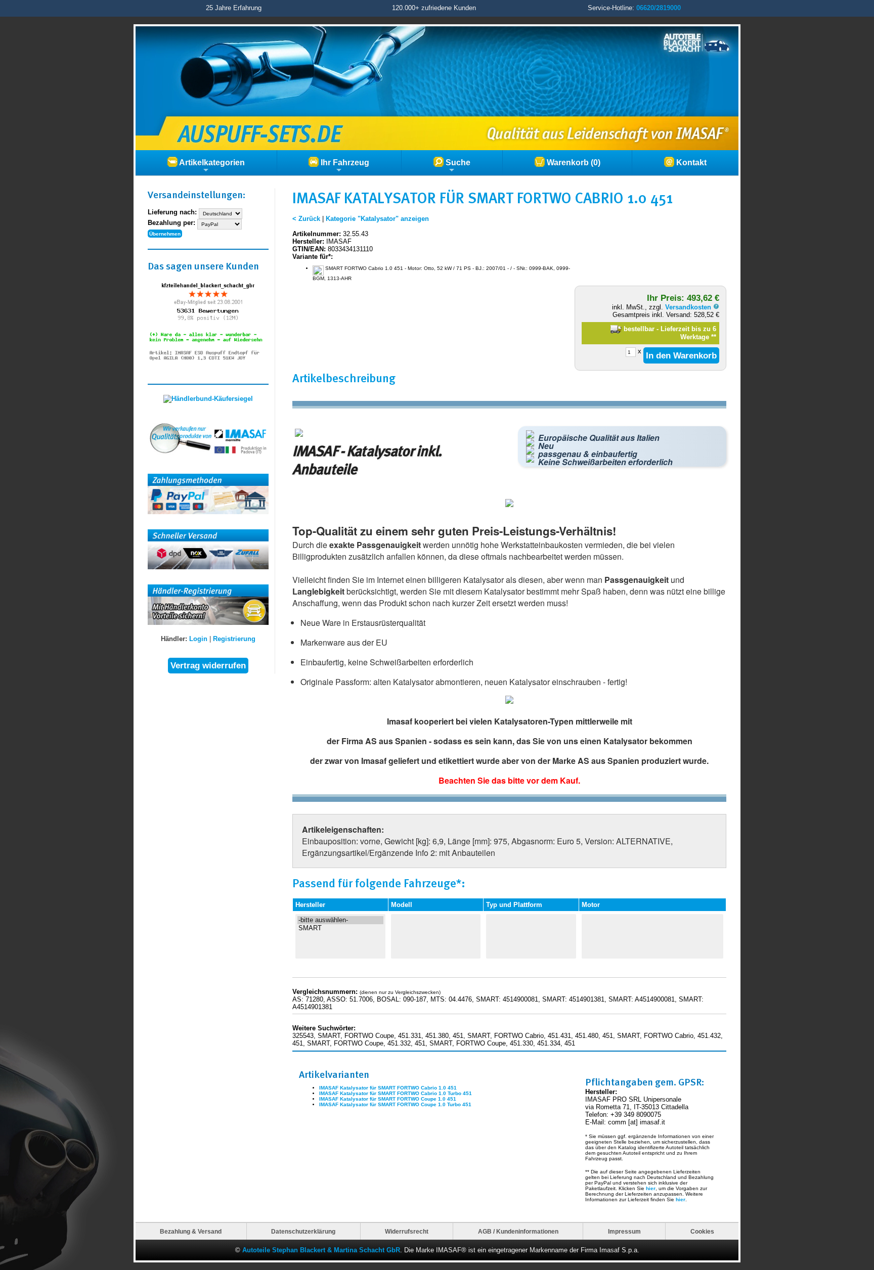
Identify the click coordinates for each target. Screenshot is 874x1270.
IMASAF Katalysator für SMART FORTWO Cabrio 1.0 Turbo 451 (395, 1093)
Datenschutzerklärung (303, 1231)
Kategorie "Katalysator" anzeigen (377, 218)
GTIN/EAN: (309, 249)
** (713, 337)
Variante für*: (312, 256)
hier (651, 1188)
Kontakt (690, 162)
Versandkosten (689, 307)
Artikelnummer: (316, 234)
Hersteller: (308, 241)
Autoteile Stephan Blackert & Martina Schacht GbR (321, 1250)
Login (198, 639)
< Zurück (306, 218)
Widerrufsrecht (406, 1231)
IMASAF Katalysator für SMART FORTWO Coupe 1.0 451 (387, 1099)
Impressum (624, 1231)
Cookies (702, 1231)
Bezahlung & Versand (191, 1231)
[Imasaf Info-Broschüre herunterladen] (509, 701)
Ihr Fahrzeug (344, 162)
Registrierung (234, 639)
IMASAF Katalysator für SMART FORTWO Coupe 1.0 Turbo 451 (395, 1104)
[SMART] (340, 928)
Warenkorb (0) (572, 162)
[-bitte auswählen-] (340, 920)
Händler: (174, 639)
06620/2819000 (658, 8)
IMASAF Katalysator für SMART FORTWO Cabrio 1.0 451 (388, 1088)
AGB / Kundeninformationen (518, 1231)
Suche (457, 162)
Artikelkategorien (211, 162)
